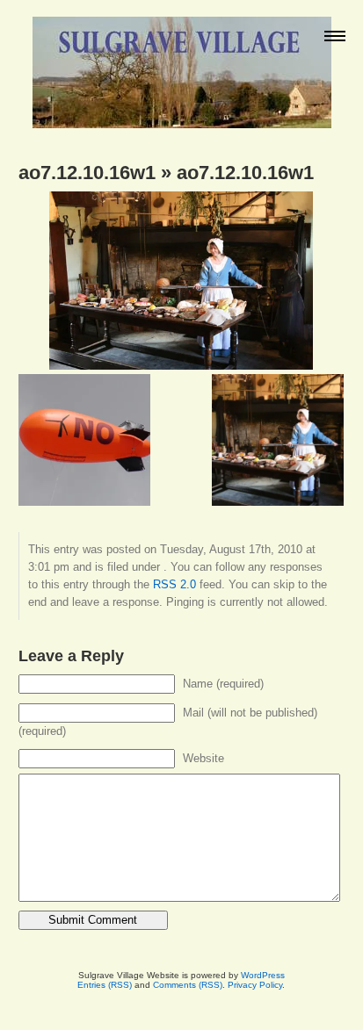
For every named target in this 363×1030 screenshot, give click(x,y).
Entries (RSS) (104, 985)
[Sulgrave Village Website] (182, 64)
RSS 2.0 (174, 584)
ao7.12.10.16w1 (87, 173)
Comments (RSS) (187, 985)
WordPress (263, 975)
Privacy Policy (255, 985)
